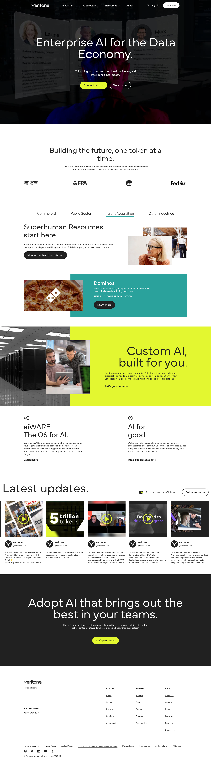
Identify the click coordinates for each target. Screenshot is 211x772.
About (130, 5)
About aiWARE (30, 712)
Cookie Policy (67, 746)
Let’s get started (115, 386)
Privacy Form (128, 746)
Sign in (155, 5)
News (167, 709)
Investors (169, 716)
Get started (171, 5)
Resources (111, 5)
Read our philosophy (140, 459)
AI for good (111, 723)
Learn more (104, 305)
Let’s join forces (105, 640)
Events (139, 709)
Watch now (120, 85)
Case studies (141, 723)
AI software (89, 5)
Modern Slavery (162, 746)
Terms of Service (31, 746)
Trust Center (144, 746)
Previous (22, 269)
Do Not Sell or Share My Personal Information (97, 746)
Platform (110, 709)
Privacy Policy (50, 746)
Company (169, 695)
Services (110, 716)
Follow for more (195, 492)
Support (139, 695)
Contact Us (170, 730)
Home (108, 695)
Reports (139, 716)
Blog (138, 702)
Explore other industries (41, 252)
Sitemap (177, 746)
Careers (168, 702)
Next (189, 269)
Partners (169, 723)
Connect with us (94, 85)
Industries (68, 5)
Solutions (110, 702)
